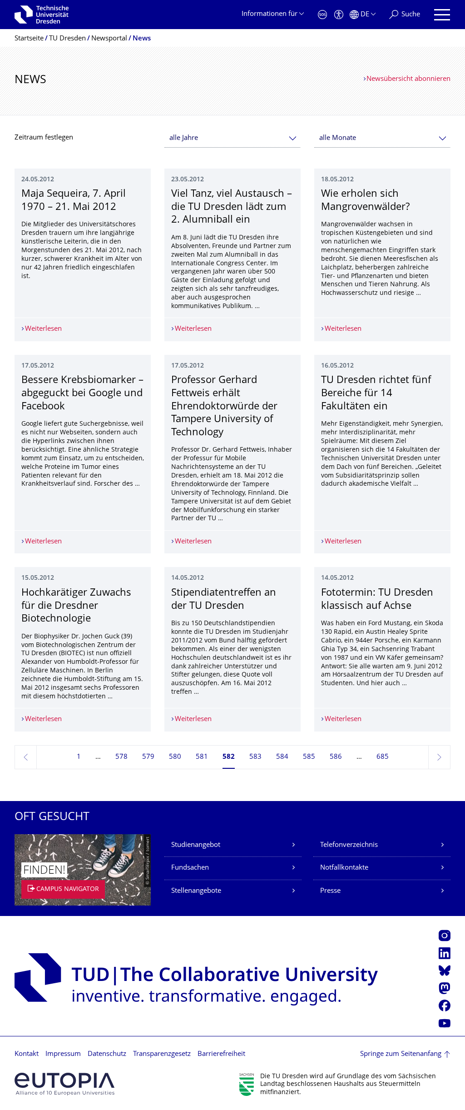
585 (309, 757)
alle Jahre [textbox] (183, 138)
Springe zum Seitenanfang (400, 1054)
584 (282, 757)
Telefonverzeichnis (349, 845)
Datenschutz (107, 1054)
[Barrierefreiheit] (339, 14)
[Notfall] (322, 14)
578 (121, 757)
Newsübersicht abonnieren (408, 79)
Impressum (63, 1054)
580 (175, 757)
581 (202, 757)
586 (336, 757)
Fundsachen (190, 868)
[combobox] (232, 138)
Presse (330, 891)
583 (255, 757)
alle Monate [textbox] (337, 138)
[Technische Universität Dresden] (42, 14)
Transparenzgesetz (162, 1054)
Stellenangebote (196, 891)
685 (382, 757)
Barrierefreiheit (221, 1054)
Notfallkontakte (344, 868)
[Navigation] (442, 14)
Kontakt (27, 1054)
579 (148, 757)
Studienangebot (195, 845)
